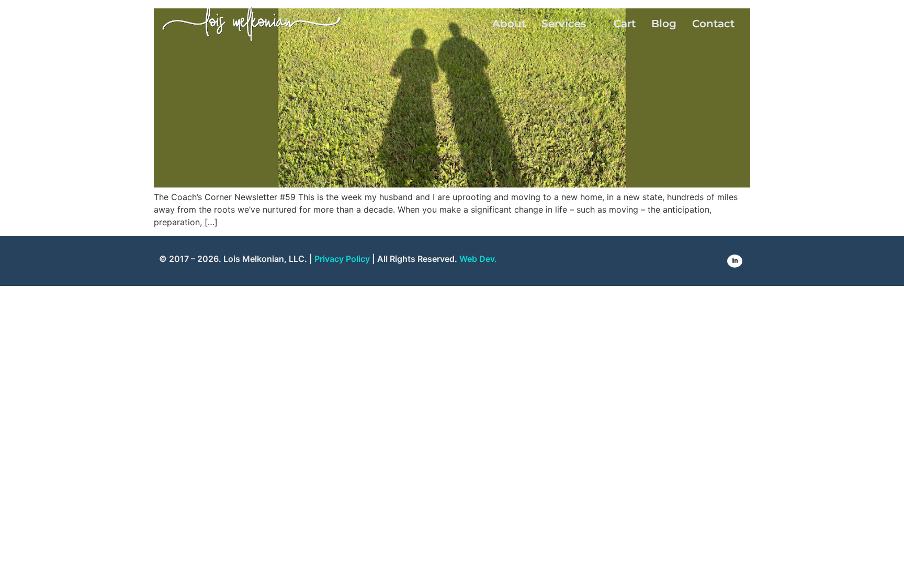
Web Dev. (478, 258)
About (509, 23)
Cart (625, 23)
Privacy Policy (342, 258)
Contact (713, 23)
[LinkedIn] (734, 261)
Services (563, 23)
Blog (663, 23)
